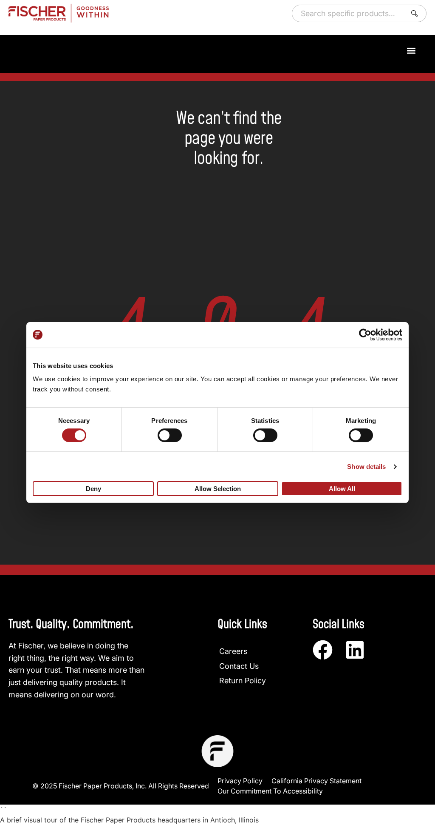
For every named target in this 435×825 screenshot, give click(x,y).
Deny (93, 488)
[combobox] (347, 13)
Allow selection (218, 488)
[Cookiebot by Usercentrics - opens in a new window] (365, 334)
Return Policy (242, 680)
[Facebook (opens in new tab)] (323, 650)
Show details (366, 466)
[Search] (416, 13)
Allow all (342, 488)
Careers (233, 651)
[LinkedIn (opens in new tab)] (355, 650)
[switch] (170, 435)
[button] (411, 50)
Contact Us (239, 666)
